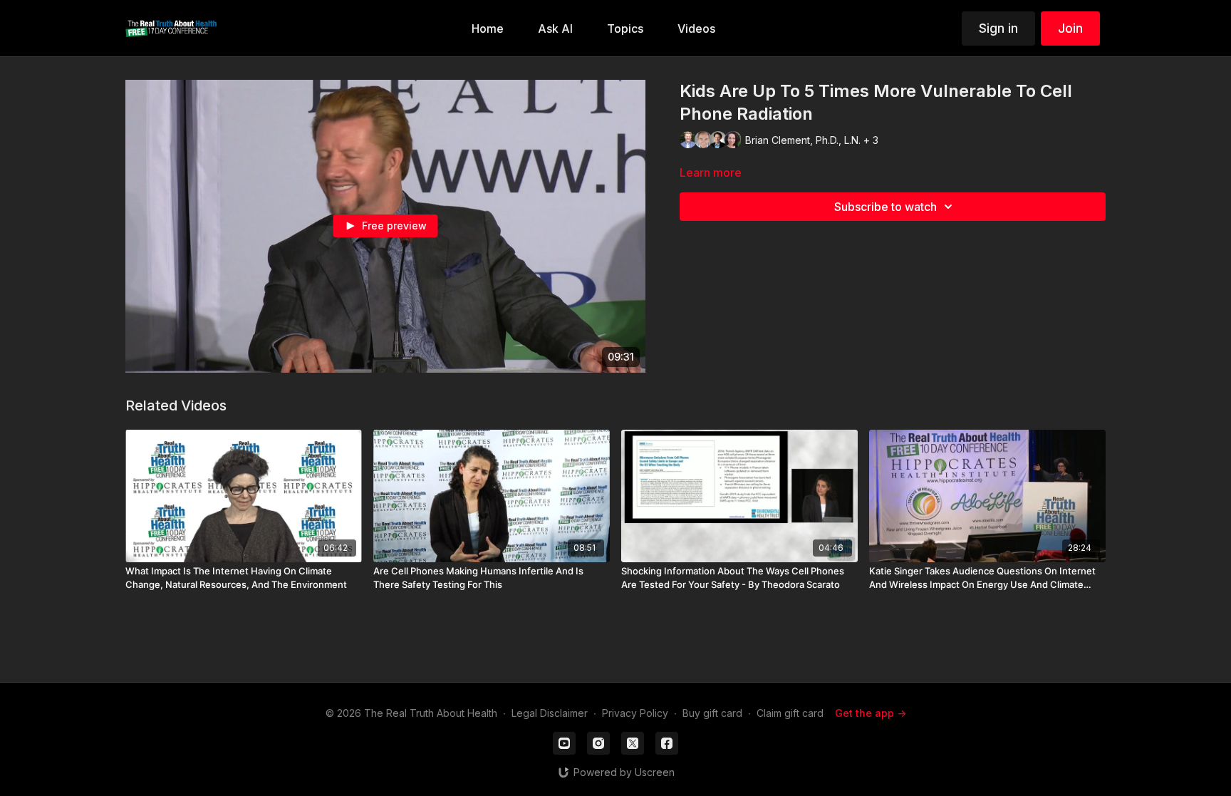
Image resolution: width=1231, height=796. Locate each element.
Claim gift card (790, 713)
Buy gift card (712, 713)
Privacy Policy (635, 713)
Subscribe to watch (885, 207)
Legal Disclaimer (549, 713)
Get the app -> (870, 713)
